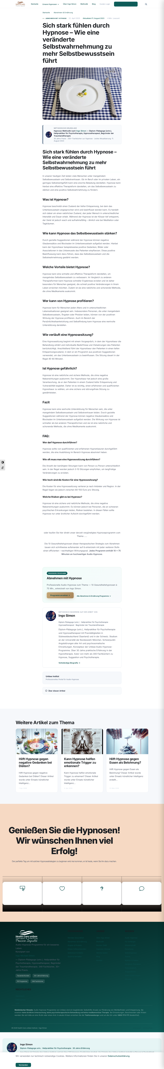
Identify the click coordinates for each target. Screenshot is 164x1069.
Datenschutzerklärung (119, 1056)
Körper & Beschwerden (77, 949)
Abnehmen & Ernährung (63, 12)
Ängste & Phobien (75, 945)
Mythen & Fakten (131, 960)
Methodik (84, 4)
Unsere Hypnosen (49, 4)
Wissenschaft (130, 945)
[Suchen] (146, 4)
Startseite (34, 4)
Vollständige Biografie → (69, 663)
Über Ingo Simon (69, 4)
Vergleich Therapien (133, 964)
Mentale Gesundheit (76, 938)
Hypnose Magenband (22, 897)
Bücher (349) (101, 945)
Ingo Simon (81, 131)
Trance (127, 956)
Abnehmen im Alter (62, 897)
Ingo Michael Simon (25, 955)
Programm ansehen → (60, 595)
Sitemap (128, 979)
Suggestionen (130, 972)
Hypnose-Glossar (103, 949)
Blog (94, 4)
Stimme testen (102, 953)
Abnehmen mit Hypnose (56, 18)
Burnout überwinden (141, 897)
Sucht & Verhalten (75, 956)
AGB (17, 1003)
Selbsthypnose (131, 953)
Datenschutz (20, 1000)
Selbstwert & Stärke (75, 953)
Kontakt (99, 960)
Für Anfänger (130, 942)
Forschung (129, 949)
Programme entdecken (126, 4)
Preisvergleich (130, 968)
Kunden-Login (105, 4)
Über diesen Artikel (56, 691)
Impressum (20, 996)
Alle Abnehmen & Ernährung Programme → (94, 596)
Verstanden (23, 1065)
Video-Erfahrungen (132, 975)
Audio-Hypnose (131, 938)
